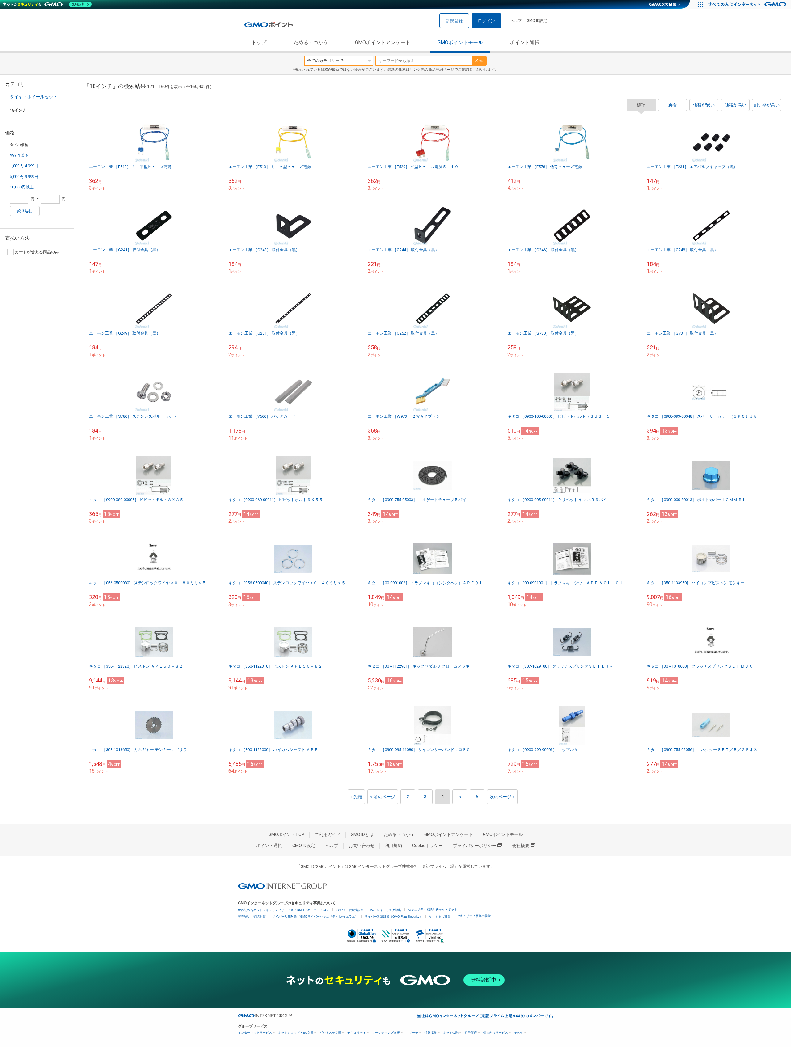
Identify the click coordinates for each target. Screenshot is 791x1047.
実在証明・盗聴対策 (252, 916)
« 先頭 (356, 796)
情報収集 (431, 1032)
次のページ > (502, 796)
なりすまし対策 (439, 916)
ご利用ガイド (328, 834)
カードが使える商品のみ (37, 252)
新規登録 (454, 20)
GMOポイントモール (460, 42)
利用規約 (393, 845)
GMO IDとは (362, 834)
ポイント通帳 (524, 42)
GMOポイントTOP (286, 834)
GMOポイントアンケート (382, 42)
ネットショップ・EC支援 (295, 1032)
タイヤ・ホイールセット (33, 96)
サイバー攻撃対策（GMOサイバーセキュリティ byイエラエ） (315, 916)
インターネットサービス (255, 1032)
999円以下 (19, 155)
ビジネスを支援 (330, 1032)
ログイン (486, 20)
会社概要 (520, 845)
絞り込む (24, 211)
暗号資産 (471, 1032)
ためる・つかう (311, 42)
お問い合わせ (361, 845)
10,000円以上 (22, 187)
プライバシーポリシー (474, 845)
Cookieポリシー (427, 845)
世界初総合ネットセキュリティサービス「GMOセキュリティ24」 (283, 910)
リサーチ (412, 1032)
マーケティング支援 (386, 1032)
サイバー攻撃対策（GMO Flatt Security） (393, 916)
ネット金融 (451, 1032)
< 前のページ (382, 796)
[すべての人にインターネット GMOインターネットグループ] (748, 4)
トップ (259, 42)
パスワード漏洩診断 (350, 910)
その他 (518, 1032)
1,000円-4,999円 (24, 165)
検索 (479, 60)
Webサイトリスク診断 (385, 910)
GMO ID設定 (537, 21)
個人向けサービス (495, 1032)
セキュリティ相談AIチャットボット (432, 909)
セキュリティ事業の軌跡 (474, 916)
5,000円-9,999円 (24, 176)
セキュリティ (356, 1032)
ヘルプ (516, 21)
